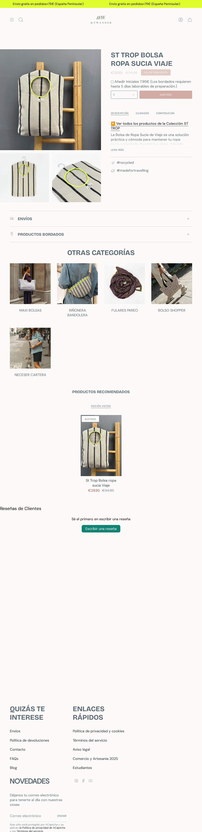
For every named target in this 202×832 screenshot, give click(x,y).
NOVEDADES (30, 781)
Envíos (15, 731)
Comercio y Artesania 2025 (95, 758)
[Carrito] (189, 20)
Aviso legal (81, 749)
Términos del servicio (90, 740)
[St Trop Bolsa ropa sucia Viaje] (101, 445)
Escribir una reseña (101, 528)
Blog (13, 767)
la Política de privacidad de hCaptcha (42, 827)
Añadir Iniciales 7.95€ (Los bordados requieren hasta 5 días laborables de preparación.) (151, 84)
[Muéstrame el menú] (12, 20)
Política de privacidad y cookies (98, 731)
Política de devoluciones (29, 740)
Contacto (17, 749)
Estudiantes (82, 767)
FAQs (14, 758)
